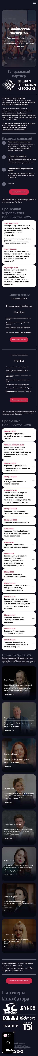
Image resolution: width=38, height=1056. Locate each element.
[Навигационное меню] (34, 3)
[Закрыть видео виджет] (14, 1032)
